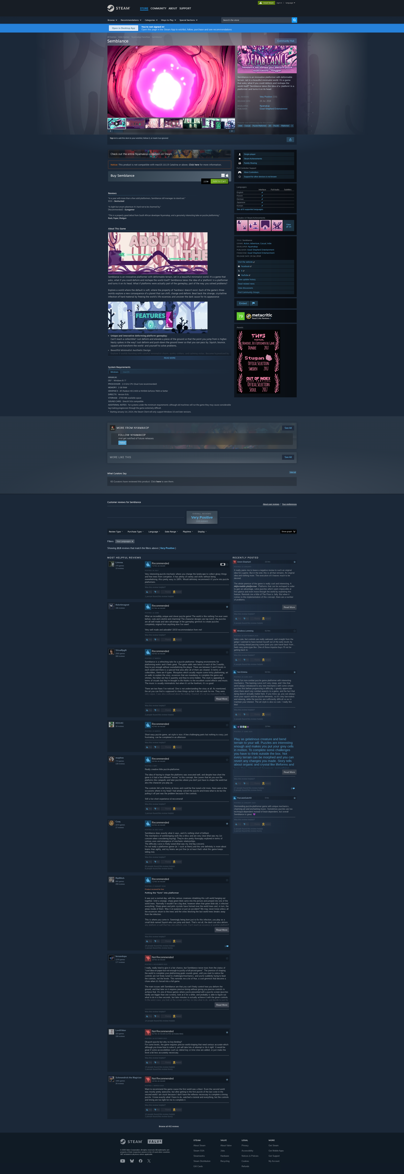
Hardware (224, 1156)
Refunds (245, 1166)
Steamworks (199, 1156)
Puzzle (276, 126)
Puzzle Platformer (259, 126)
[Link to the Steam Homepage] (118, 10)
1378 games (120, 959)
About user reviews (271, 504)
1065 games (120, 1081)
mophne (120, 758)
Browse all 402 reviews (169, 1126)
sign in (279, 3)
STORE (144, 8)
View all (293, 472)
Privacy (245, 1145)
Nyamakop (265, 106)
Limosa (119, 562)
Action (246, 243)
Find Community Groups (248, 292)
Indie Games (123, 37)
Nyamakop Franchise (140, 37)
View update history (247, 279)
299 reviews (120, 884)
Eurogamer (129, 209)
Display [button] (201, 531)
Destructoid (119, 201)
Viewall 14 (288, 225)
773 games (120, 761)
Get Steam (274, 1145)
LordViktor (121, 1030)
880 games (120, 881)
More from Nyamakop (133, 427)
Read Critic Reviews (260, 318)
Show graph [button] (287, 531)
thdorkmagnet (122, 605)
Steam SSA (198, 1151)
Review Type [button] (115, 531)
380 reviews (120, 656)
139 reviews (120, 764)
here (158, 481)
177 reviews (120, 962)
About (173, 8)
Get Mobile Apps (276, 1151)
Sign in (113, 138)
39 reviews (120, 726)
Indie (240, 126)
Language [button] (153, 531)
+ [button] (292, 126)
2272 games (120, 825)
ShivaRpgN (121, 650)
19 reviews (120, 568)
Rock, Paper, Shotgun (117, 218)
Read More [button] (221, 699)
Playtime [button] (187, 531)
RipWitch (120, 878)
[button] (112, 20)
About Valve (226, 1145)
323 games (120, 1034)
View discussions (245, 288)
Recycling (224, 1161)
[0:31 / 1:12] (171, 81)
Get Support (274, 1156)
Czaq (118, 821)
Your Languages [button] (123, 541)
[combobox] (256, 20)
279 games (120, 566)
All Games (111, 37)
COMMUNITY (158, 8)
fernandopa (121, 956)
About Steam (199, 1145)
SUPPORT (185, 8)
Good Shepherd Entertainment (273, 109)
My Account (274, 1161)
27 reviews (120, 827)
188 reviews (120, 1036)
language (289, 3)
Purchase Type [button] (135, 531)
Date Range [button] (170, 531)
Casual (247, 126)
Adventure (254, 243)
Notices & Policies (250, 1156)
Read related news (246, 284)
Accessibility (247, 1151)
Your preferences (289, 504)
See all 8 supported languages (250, 209)
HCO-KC (119, 723)
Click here (194, 164)
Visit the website (245, 262)
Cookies (245, 1161)
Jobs (222, 1151)
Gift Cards (198, 1166)
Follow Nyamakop (132, 434)
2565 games (120, 653)
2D (270, 126)
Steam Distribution (201, 1161)
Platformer (285, 126)
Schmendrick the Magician (129, 1077)
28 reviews (120, 1083)
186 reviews (120, 608)
